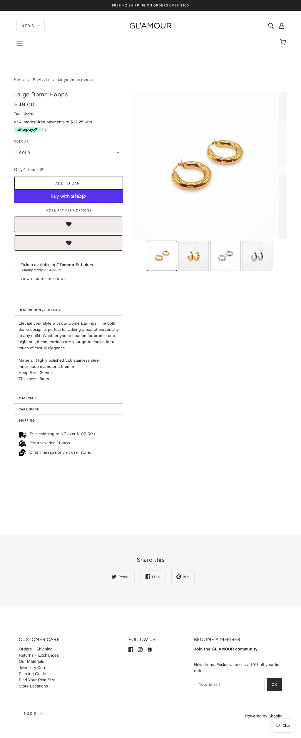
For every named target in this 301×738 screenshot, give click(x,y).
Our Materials (31, 661)
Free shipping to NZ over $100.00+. (62, 433)
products (41, 79)
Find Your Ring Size (37, 679)
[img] (271, 25)
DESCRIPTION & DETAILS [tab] (39, 310)
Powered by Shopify (263, 716)
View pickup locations (43, 279)
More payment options (69, 210)
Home (19, 79)
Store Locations (33, 686)
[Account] (281, 25)
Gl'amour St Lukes (74, 264)
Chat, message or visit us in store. (60, 451)
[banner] (150, 25)
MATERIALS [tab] (28, 398)
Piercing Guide (32, 673)
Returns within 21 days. (49, 442)
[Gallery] (210, 182)
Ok (274, 684)
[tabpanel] (68, 354)
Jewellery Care (32, 667)
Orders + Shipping (36, 649)
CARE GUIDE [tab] (29, 409)
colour (21, 141)
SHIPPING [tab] (27, 420)
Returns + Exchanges (39, 655)
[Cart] (284, 42)
